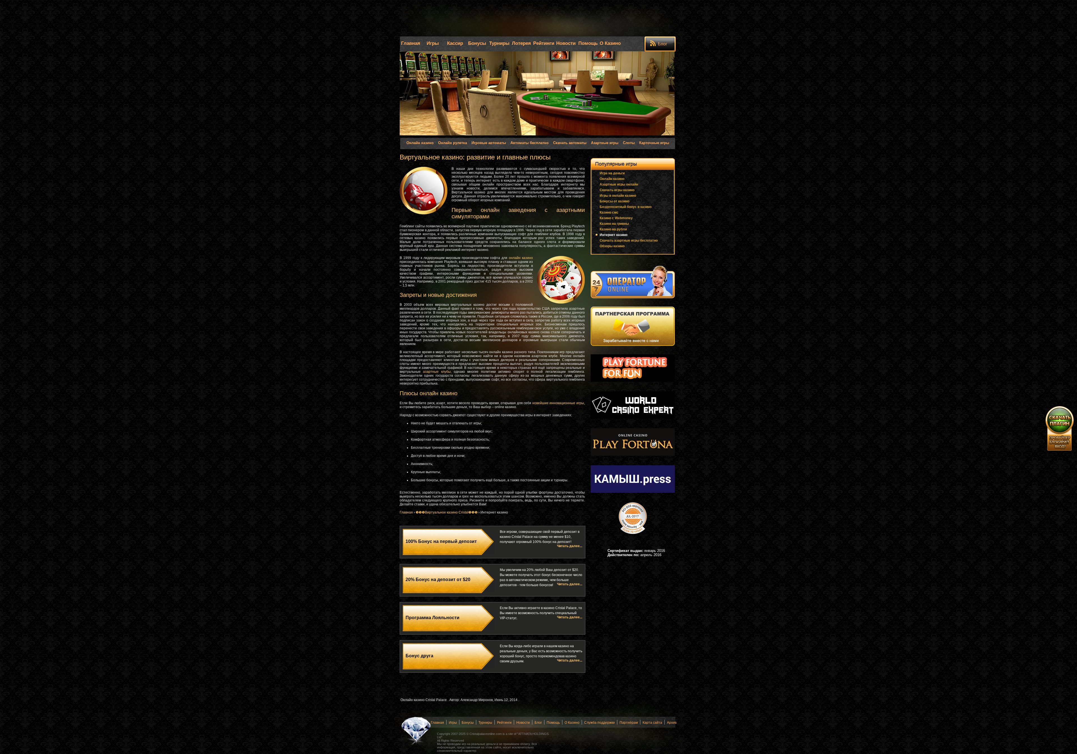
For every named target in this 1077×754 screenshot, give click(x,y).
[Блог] (660, 44)
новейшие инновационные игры (558, 403)
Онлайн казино (420, 143)
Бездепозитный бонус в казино (626, 207)
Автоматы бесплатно (529, 143)
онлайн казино (521, 258)
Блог (538, 723)
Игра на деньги (612, 173)
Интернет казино (613, 235)
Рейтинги (543, 43)
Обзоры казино (612, 246)
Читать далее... (569, 546)
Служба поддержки (599, 723)
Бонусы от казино (614, 201)
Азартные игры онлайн (619, 184)
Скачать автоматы (569, 143)
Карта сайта (652, 723)
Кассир (455, 43)
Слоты (629, 143)
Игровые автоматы (488, 143)
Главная (410, 43)
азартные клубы (436, 372)
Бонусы (477, 43)
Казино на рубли (613, 229)
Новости (566, 43)
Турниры (499, 43)
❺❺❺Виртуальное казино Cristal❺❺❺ (447, 512)
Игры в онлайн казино (618, 196)
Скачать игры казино (617, 190)
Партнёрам (629, 723)
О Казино (610, 43)
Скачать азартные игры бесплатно (629, 240)
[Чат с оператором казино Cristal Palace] (633, 282)
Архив (671, 723)
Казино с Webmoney (616, 218)
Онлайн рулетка (452, 143)
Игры (433, 43)
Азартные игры (604, 143)
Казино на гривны (614, 224)
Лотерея (521, 43)
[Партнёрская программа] (633, 326)
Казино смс (609, 212)
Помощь (588, 43)
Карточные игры (654, 143)
